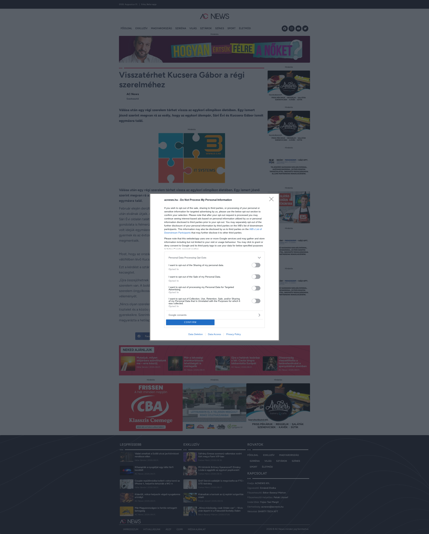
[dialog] (214, 267)
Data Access (214, 334)
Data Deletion (195, 334)
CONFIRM (190, 322)
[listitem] (214, 257)
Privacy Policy (233, 334)
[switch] (256, 265)
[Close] (272, 200)
